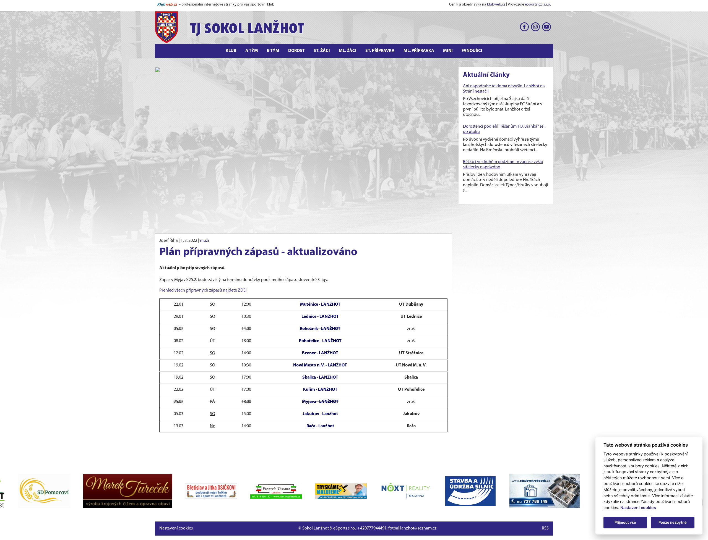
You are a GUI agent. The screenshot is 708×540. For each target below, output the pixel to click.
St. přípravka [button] (380, 51)
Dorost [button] (296, 51)
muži (204, 240)
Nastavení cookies (176, 528)
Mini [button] (448, 51)
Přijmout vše (625, 522)
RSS (545, 528)
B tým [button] (273, 51)
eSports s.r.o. (344, 528)
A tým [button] (251, 51)
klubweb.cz (496, 4)
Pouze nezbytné (672, 522)
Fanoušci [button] (472, 51)
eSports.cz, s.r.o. (538, 4)
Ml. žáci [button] (347, 51)
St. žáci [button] (322, 51)
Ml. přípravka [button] (419, 51)
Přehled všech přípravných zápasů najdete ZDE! (203, 290)
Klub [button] (231, 51)
